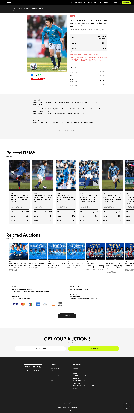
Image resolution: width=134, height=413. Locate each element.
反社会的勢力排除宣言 (78, 383)
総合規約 (75, 373)
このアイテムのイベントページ (66, 130)
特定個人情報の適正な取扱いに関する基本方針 (84, 385)
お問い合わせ (76, 368)
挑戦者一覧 (54, 370)
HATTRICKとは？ (55, 368)
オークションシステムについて (99, 60)
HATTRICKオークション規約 (80, 375)
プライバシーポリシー (78, 370)
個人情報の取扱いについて (79, 380)
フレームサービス (55, 375)
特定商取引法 (76, 378)
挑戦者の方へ (54, 373)
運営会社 (75, 388)
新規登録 (53, 380)
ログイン (53, 378)
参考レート (101, 38)
